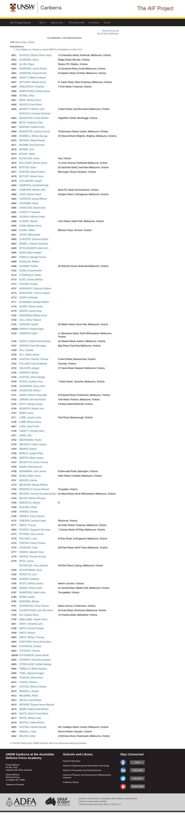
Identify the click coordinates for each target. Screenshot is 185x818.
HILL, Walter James (29, 354)
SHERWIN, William (29, 601)
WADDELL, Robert (29, 691)
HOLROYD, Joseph (29, 368)
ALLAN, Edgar (26, 64)
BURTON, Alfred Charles (32, 171)
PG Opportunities (77, 22)
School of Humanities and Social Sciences (82, 770)
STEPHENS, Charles (30, 646)
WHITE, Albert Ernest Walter (33, 713)
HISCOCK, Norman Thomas (33, 359)
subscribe (137, 786)
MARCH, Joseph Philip (31, 453)
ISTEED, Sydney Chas (31, 381)
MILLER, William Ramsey (32, 498)
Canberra (51, 7)
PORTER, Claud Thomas (32, 543)
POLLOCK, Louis (28, 538)
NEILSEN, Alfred (28, 507)
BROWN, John (26, 149)
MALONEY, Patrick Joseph (33, 444)
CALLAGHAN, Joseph (30, 180)
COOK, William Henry (30, 225)
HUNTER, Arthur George (32, 377)
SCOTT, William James (31, 583)
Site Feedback (117, 798)
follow (137, 770)
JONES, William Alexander (33, 395)
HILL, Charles (26, 350)
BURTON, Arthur (27, 167)
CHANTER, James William (33, 198)
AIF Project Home (20, 22)
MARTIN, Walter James (31, 457)
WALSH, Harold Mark (30, 700)
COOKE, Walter (27, 230)
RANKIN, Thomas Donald (32, 556)
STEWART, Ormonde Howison (35, 659)
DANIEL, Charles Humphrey (33, 243)
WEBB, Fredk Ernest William (34, 709)
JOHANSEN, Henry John (32, 386)
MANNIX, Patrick (28, 448)
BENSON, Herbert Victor (32, 127)
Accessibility (105, 798)
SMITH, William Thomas (31, 637)
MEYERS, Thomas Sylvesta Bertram (38, 493)
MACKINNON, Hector (30, 439)
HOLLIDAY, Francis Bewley (33, 363)
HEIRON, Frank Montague (32, 345)
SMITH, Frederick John (31, 623)
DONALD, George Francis (32, 257)
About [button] (42, 22)
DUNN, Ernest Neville (30, 270)
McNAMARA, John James (32, 471)
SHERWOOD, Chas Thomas (34, 605)
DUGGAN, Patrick (28, 266)
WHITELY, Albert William (32, 722)
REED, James (26, 561)
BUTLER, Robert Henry (31, 176)
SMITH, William (27, 632)
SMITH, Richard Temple (31, 628)
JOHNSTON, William (30, 390)
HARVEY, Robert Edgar (31, 328)
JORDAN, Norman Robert (32, 399)
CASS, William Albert (30, 194)
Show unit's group (110, 30)
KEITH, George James (30, 404)
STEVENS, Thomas (29, 650)
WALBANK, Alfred (28, 695)
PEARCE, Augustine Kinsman (34, 529)
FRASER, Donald (28, 284)
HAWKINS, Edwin (28, 333)
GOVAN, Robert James (31, 306)
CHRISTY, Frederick (29, 212)
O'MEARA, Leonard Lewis (32, 520)
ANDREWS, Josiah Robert (33, 68)
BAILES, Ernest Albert (30, 104)
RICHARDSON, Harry (30, 570)
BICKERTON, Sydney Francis (34, 131)
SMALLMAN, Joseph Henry (33, 619)
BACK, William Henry (30, 100)
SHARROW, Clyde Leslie (32, 592)
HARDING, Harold (28, 324)
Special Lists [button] (57, 22)
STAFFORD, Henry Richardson (35, 641)
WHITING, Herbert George (32, 727)
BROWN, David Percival (31, 144)
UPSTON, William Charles (32, 686)
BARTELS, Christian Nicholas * (35, 113)
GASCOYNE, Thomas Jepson (34, 293)
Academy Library (70, 782)
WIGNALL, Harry (27, 731)
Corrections (94, 22)
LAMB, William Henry (30, 421)
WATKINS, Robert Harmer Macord (36, 704)
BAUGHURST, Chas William (34, 118)
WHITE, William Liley (30, 718)
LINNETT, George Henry (31, 430)
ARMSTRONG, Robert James (34, 91)
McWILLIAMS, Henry (30, 475)
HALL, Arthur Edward (30, 319)
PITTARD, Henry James (31, 534)
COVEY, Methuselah (29, 234)
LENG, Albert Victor (29, 426)
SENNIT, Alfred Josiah (30, 587)
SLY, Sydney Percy (29, 614)
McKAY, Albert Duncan (30, 466)
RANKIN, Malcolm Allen (31, 552)
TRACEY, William (28, 682)
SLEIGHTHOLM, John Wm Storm (36, 610)
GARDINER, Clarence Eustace (35, 288)
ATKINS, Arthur (27, 95)
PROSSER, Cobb (28, 547)
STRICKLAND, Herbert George (35, 664)
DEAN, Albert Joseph (30, 252)
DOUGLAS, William (29, 261)
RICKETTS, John (28, 574)
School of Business (71, 761)
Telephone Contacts (15, 784)
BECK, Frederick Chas (30, 122)
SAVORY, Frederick (29, 579)
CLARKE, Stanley (28, 221)
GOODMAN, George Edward (34, 301)
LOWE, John (25, 435)
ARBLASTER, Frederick (31, 86)
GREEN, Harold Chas (30, 310)
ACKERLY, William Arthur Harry (35, 55)
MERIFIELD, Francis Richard (34, 489)
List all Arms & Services (108, 33)
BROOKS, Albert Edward (32, 140)
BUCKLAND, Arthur (29, 158)
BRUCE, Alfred (27, 153)
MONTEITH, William (29, 502)
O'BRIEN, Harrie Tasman (32, 516)
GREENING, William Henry (33, 315)
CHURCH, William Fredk (32, 216)
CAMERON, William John (32, 189)
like (137, 762)
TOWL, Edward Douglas (31, 673)
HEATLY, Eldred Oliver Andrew (35, 341)
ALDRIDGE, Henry (29, 59)
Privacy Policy (93, 798)
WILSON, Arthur (27, 736)
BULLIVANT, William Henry (33, 162)
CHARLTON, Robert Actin (32, 207)
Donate (107, 22)
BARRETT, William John (32, 109)
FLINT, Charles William (31, 279)
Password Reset (130, 798)
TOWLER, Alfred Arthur (31, 677)
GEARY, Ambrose (28, 297)
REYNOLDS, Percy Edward (33, 565)
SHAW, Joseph (27, 596)
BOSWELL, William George (33, 135)
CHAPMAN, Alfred (28, 203)
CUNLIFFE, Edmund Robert (33, 239)
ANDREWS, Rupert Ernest (33, 73)
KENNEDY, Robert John (31, 408)
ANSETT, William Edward (32, 77)
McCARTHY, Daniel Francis (33, 462)
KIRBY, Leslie (26, 412)
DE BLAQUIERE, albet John (33, 248)
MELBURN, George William (33, 484)
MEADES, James (28, 480)
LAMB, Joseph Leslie (30, 417)
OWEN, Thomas (27, 525)
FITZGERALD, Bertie (30, 275)
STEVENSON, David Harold (34, 655)
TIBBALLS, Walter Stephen (33, 668)
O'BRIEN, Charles (28, 511)
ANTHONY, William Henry (32, 82)
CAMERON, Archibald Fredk (34, 185)
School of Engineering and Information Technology (86, 765)
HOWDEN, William (29, 372)
